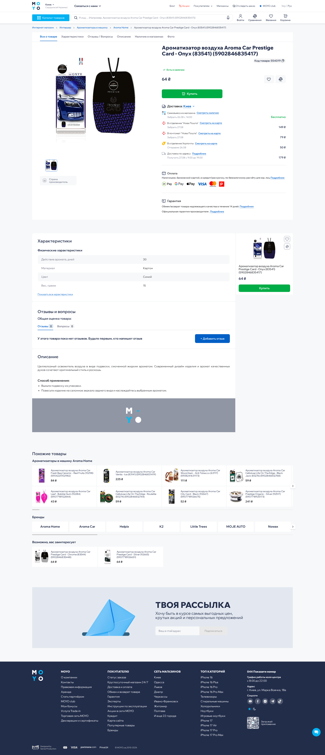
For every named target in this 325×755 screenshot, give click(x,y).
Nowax (273, 526)
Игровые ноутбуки (213, 715)
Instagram (265, 701)
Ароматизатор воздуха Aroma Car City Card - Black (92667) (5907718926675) (200, 494)
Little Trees (198, 526)
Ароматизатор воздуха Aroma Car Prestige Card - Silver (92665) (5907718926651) (136, 554)
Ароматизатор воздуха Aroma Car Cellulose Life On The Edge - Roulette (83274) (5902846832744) (136, 494)
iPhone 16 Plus (209, 682)
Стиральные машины (215, 701)
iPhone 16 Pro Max (212, 692)
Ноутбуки (207, 711)
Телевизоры (209, 696)
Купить (192, 94)
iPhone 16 (207, 677)
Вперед (293, 486)
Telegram (272, 701)
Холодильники (210, 706)
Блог (172, 6)
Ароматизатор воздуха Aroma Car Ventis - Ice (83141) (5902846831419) (136, 473)
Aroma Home (50, 526)
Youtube (250, 701)
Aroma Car (87, 526)
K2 (161, 526)
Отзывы (45, 326)
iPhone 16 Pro (209, 687)
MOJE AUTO (235, 526)
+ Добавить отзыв (212, 338)
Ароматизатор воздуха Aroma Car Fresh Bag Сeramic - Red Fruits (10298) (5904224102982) (72, 473)
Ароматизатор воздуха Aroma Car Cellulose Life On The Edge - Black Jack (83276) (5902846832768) (265, 473)
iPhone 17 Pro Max (212, 735)
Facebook (258, 701)
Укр (283, 6)
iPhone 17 (207, 720)
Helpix (124, 526)
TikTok (280, 701)
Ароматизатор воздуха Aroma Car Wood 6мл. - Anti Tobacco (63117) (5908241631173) (200, 473)
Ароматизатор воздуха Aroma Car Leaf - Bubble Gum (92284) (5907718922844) (70, 494)
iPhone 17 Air (209, 725)
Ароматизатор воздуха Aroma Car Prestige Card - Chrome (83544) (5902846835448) (70, 554)
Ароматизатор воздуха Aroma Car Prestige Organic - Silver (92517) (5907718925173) (265, 494)
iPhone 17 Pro (209, 730)
